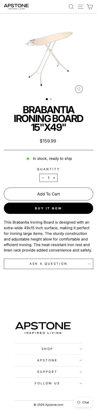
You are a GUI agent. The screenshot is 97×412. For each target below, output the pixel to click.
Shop (47, 349)
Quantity (48, 169)
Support (47, 372)
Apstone (47, 360)
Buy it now (48, 208)
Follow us (47, 383)
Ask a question (48, 263)
